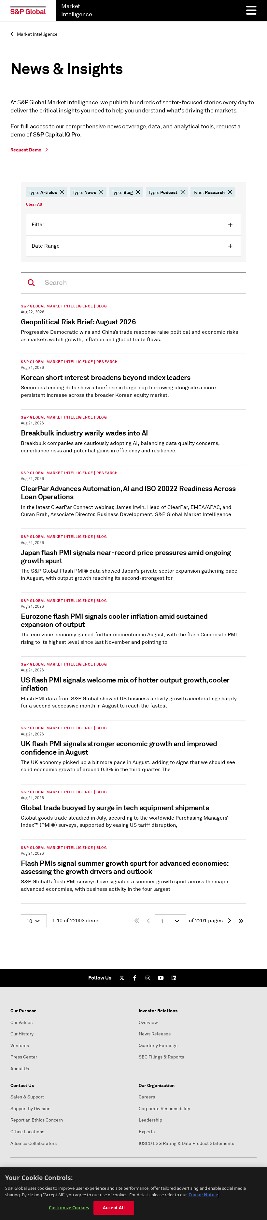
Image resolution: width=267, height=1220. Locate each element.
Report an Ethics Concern (36, 1120)
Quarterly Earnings (158, 1045)
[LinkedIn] (174, 978)
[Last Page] (241, 920)
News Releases (155, 1034)
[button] (62, 192)
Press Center (23, 1057)
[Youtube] (161, 978)
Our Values (21, 1022)
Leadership (150, 1120)
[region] (133, 1193)
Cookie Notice (203, 1195)
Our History (22, 1034)
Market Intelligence (37, 34)
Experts (147, 1132)
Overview (148, 1022)
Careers (147, 1097)
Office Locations (27, 1132)
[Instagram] (148, 978)
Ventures (19, 1045)
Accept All (113, 1208)
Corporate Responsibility (164, 1108)
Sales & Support (27, 1097)
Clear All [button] (34, 204)
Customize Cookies (69, 1208)
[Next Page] (229, 921)
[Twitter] (122, 978)
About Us (19, 1068)
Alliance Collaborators (33, 1143)
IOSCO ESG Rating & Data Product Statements (186, 1143)
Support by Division (30, 1108)
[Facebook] (135, 978)
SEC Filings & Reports (161, 1057)
